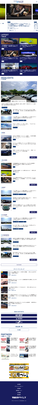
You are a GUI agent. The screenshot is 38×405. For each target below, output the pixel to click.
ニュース (14, 139)
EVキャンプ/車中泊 (15, 120)
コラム (3, 48)
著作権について (19, 390)
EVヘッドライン (21, 120)
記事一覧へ (33, 157)
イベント (25, 120)
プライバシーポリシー (19, 386)
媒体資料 (19, 394)
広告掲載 (19, 392)
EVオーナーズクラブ (4, 107)
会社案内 (19, 384)
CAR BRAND (19, 264)
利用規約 (19, 388)
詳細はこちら (11, 30)
